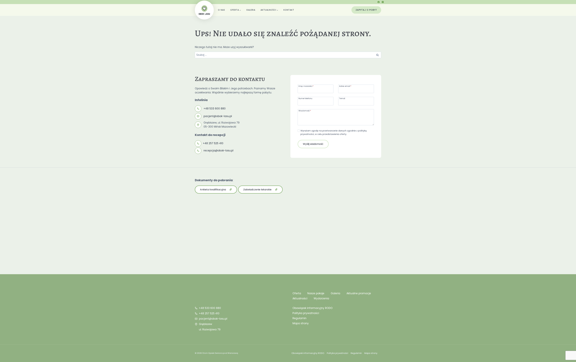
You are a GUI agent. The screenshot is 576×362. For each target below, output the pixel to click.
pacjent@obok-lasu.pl (218, 116)
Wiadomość (304, 110)
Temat (342, 98)
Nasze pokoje (315, 293)
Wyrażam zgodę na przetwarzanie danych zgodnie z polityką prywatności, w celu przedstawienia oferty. (333, 132)
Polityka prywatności (305, 313)
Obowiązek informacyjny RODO (312, 308)
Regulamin (299, 318)
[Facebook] (379, 2)
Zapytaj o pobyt (366, 9)
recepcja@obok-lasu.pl (218, 150)
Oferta (296, 293)
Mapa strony (300, 323)
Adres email (345, 86)
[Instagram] (383, 2)
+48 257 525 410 (213, 143)
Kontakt (289, 9)
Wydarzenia (321, 298)
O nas (221, 9)
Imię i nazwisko (306, 86)
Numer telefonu (305, 98)
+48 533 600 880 (215, 108)
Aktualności (299, 298)
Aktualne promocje (358, 293)
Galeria (250, 9)
